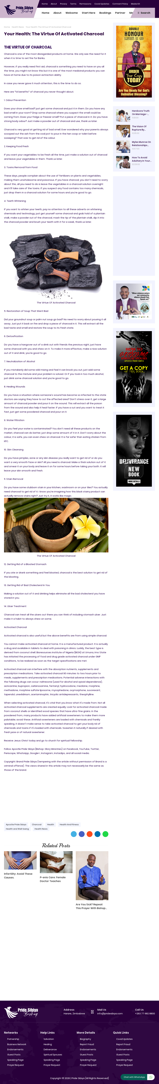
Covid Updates (101, 3)
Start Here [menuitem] (88, 13)
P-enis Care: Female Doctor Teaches (53, 879)
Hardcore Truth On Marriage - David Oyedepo (141, 112)
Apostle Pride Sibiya (16, 824)
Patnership (13, 1039)
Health (50, 824)
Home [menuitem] (45, 13)
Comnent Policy (120, 3)
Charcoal (36, 824)
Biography (85, 1039)
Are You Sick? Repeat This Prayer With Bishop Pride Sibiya (90, 906)
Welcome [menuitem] (72, 13)
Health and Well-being (17, 828)
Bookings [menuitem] (105, 13)
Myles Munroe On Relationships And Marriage (141, 143)
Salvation (49, 1039)
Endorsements (15, 1049)
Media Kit (135, 3)
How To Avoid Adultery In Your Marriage (141, 159)
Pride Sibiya (78, 1078)
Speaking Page (15, 1059)
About (54, 3)
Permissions (85, 3)
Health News (18, 27)
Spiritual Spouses (53, 1054)
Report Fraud (87, 1044)
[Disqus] (56, 957)
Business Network (16, 1044)
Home (45, 3)
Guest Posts (13, 1054)
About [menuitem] (57, 13)
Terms (73, 3)
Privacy (63, 3)
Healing (48, 1044)
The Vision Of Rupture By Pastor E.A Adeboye (139, 128)
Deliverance (50, 1049)
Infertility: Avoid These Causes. (18, 875)
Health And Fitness (69, 824)
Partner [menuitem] (120, 13)
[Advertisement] (56, 795)
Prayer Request (15, 1065)
